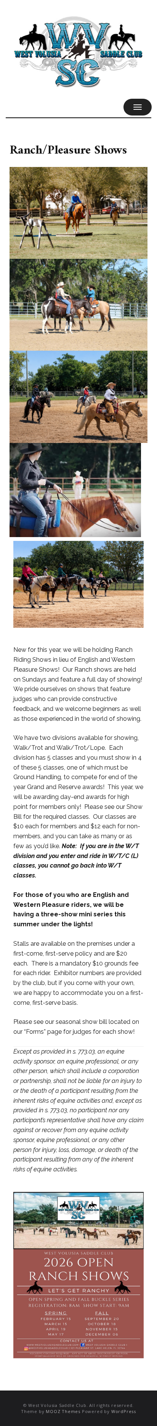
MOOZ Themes (63, 1411)
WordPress (123, 1411)
